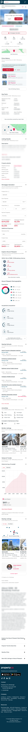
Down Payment (5, 198)
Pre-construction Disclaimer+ (14, 721)
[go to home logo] (7, 668)
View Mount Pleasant (7, 509)
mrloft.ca (9, 697)
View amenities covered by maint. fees (14, 119)
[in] (10, 678)
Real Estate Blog (5, 707)
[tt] (2, 678)
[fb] (5, 678)
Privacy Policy (21, 698)
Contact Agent (14, 573)
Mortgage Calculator (7, 710)
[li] (7, 678)
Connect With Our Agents (8, 709)
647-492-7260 (16, 568)
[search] (12, 2)
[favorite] (18, 435)
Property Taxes (5, 237)
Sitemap (10, 700)
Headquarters (15, 697)
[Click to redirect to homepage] (2, 2)
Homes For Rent (8, 712)
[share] (25, 6)
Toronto (3, 7)
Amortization (17, 205)
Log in (9, 18)
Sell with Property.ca (15, 707)
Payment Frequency (6, 212)
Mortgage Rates (17, 710)
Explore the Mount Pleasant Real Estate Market (13, 639)
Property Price (5, 191)
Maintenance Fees (5, 230)
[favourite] (22, 6)
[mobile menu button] (26, 2)
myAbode (11, 671)
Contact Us (24, 707)
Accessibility (14, 698)
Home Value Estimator (21, 709)
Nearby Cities (5, 652)
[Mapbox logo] (5, 537)
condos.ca (3, 697)
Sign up (18, 18)
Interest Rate (5, 205)
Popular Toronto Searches (9, 645)
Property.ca (4, 671)
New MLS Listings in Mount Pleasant (12, 658)
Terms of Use (4, 700)
